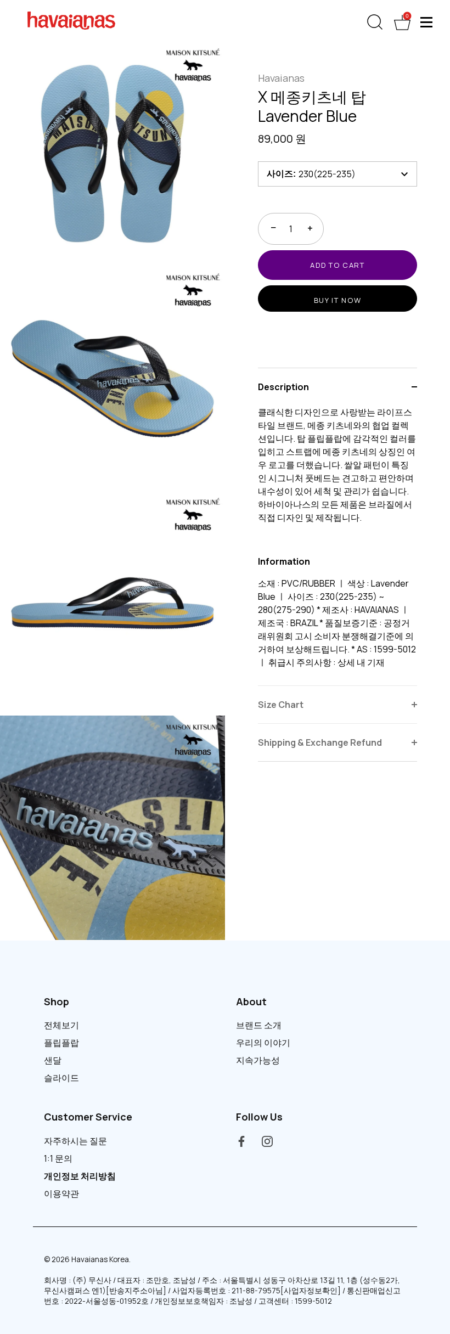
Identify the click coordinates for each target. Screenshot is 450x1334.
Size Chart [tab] (280, 705)
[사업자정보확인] (310, 1291)
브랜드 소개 (259, 1025)
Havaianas (281, 78)
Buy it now (338, 300)
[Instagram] (267, 1141)
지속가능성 (258, 1060)
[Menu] (427, 22)
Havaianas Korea (100, 1259)
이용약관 (61, 1193)
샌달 (52, 1060)
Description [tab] (283, 387)
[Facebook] (241, 1141)
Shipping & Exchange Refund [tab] (320, 742)
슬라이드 (61, 1078)
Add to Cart (337, 265)
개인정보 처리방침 (80, 1176)
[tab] (337, 545)
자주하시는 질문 (75, 1141)
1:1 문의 (58, 1158)
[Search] (375, 22)
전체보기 (61, 1025)
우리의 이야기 (263, 1043)
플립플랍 (61, 1043)
